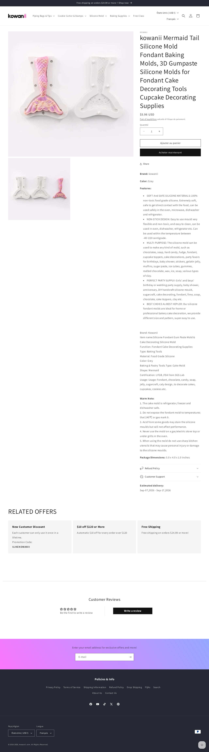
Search (157, 687)
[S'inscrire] (130, 657)
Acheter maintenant (170, 152)
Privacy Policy (53, 687)
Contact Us (111, 692)
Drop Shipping (134, 687)
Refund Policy (116, 687)
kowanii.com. (25, 744)
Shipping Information (95, 687)
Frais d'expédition (148, 119)
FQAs (147, 687)
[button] (43, 15)
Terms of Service (71, 687)
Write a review (132, 611)
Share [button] (146, 163)
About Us (97, 692)
